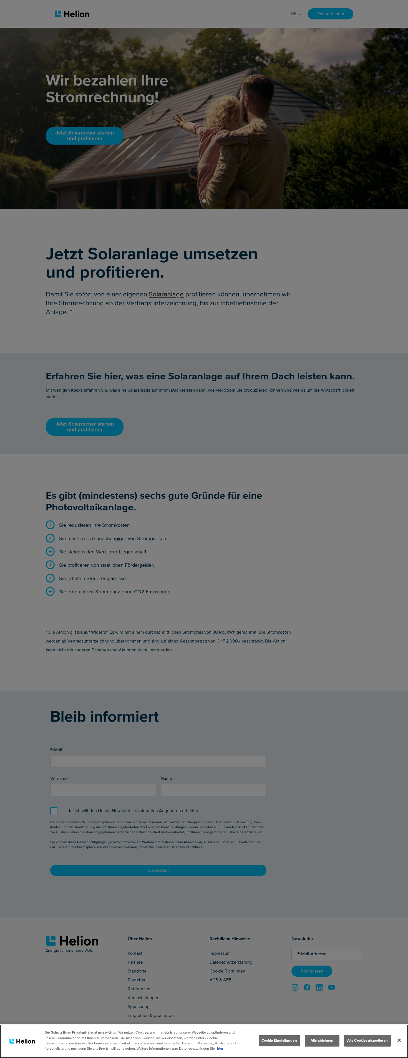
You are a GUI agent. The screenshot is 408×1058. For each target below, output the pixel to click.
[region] (204, 1041)
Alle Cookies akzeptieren (367, 1040)
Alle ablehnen (322, 1040)
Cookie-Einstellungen (279, 1040)
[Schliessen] (399, 1040)
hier (220, 1048)
